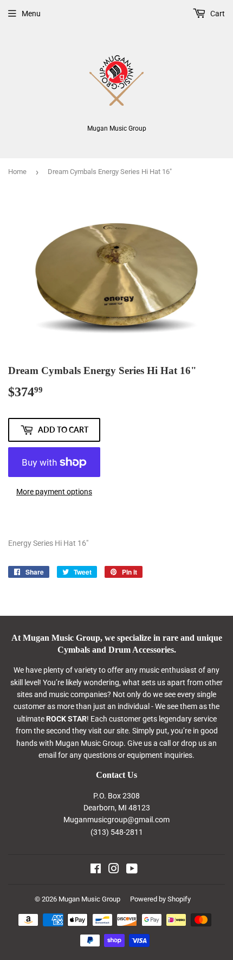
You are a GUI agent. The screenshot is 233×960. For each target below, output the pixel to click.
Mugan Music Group (89, 899)
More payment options (54, 491)
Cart (217, 13)
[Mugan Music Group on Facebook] (95, 870)
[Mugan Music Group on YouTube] (132, 870)
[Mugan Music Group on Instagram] (113, 870)
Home (17, 171)
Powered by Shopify (160, 899)
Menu (31, 13)
